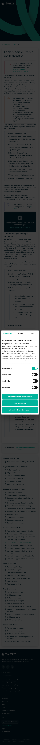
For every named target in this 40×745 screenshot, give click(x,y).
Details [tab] (20, 333)
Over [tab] (33, 333)
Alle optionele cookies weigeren (20, 410)
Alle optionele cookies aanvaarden (20, 396)
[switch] (35, 374)
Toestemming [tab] (7, 333)
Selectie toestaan (20, 403)
